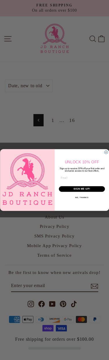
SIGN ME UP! (81, 189)
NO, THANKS (81, 197)
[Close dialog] (106, 152)
